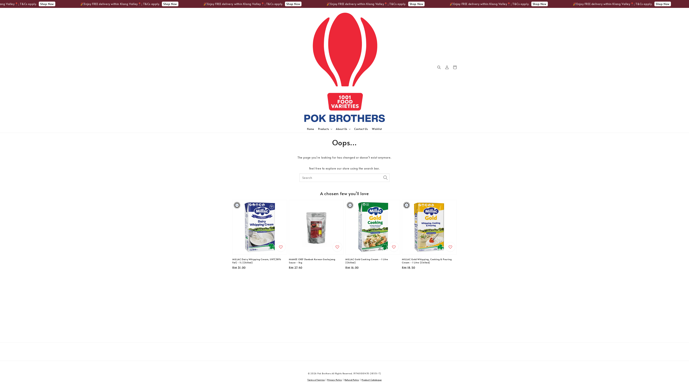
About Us (341, 129)
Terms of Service (316, 379)
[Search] (385, 177)
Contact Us (361, 129)
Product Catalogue (372, 379)
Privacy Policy (334, 379)
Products (323, 129)
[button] (439, 67)
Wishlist (377, 129)
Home (310, 129)
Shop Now (22, 4)
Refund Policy (351, 379)
